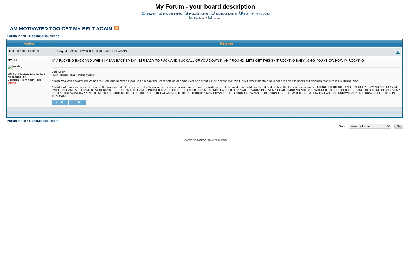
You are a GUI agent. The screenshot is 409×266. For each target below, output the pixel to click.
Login (216, 18)
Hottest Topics (199, 13)
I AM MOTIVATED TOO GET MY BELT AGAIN (59, 28)
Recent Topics (173, 13)
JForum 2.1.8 (203, 139)
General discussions (44, 36)
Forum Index (17, 36)
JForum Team (219, 139)
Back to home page (256, 13)
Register (199, 18)
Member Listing (226, 13)
